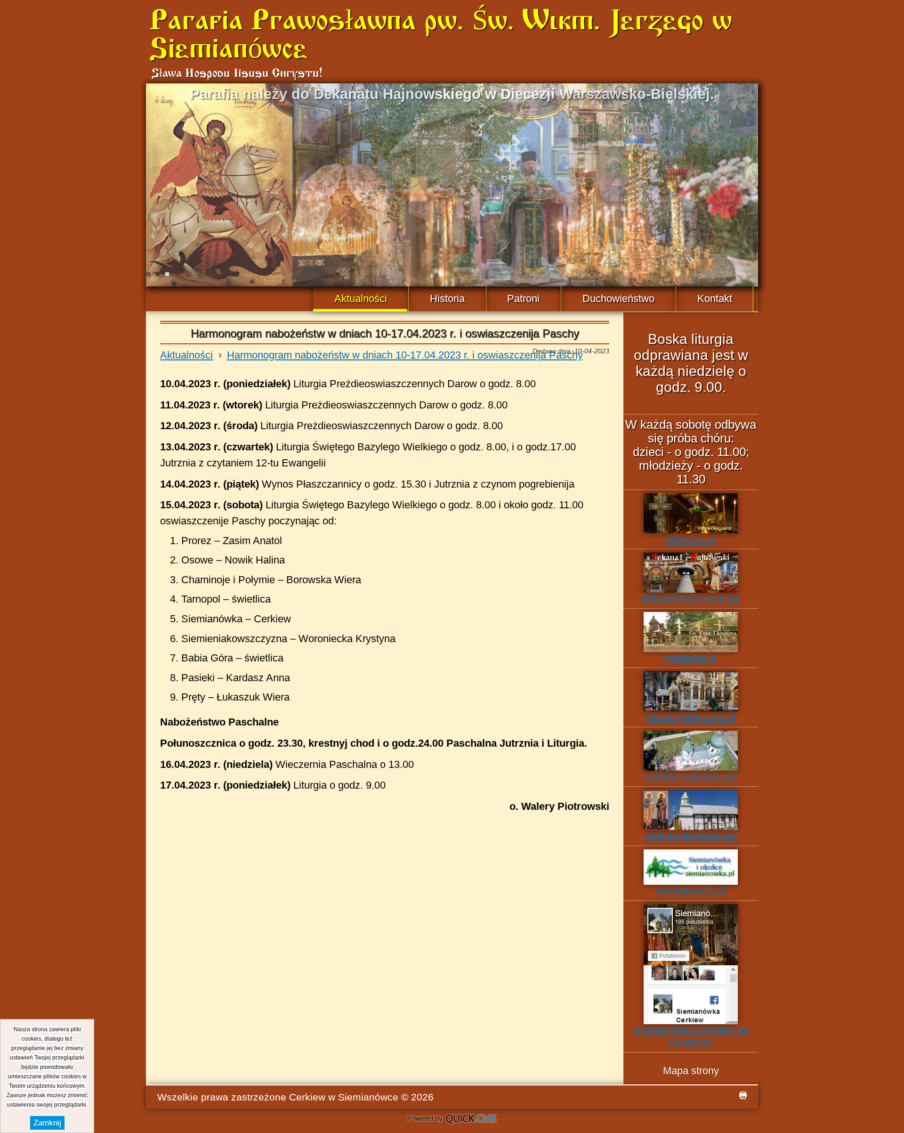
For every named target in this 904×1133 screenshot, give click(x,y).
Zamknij (47, 1122)
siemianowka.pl (691, 891)
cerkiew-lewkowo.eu (691, 836)
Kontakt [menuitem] (714, 298)
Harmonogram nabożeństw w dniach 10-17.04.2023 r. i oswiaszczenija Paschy (405, 355)
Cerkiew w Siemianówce (343, 1097)
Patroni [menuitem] (523, 298)
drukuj (743, 1095)
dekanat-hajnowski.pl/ (691, 598)
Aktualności (186, 355)
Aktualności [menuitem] (360, 298)
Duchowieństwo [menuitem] (618, 298)
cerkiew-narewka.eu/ (691, 777)
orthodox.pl (691, 539)
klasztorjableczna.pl (690, 717)
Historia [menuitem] (447, 298)
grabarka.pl (690, 658)
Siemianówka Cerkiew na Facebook (691, 1036)
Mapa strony (691, 1070)
